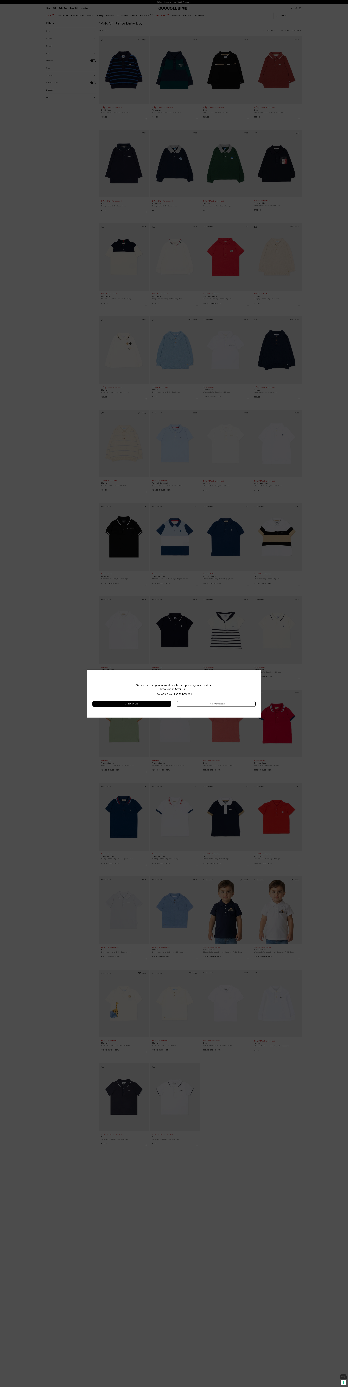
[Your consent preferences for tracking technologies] (343, 1382)
